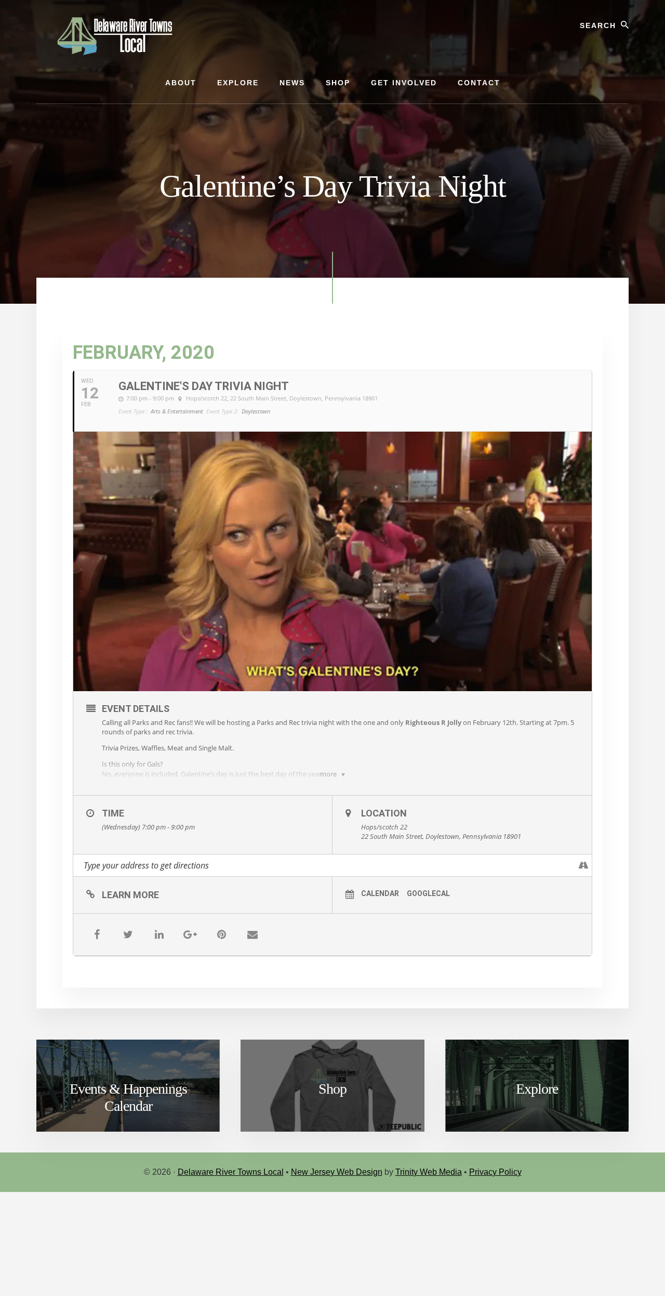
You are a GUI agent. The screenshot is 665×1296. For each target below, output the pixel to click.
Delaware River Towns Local (231, 1172)
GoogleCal (428, 893)
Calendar (380, 893)
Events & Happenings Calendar (128, 1097)
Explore (537, 1089)
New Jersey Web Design (336, 1172)
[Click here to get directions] (584, 865)
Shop (332, 1089)
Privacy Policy (495, 1172)
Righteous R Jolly (433, 722)
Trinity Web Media (428, 1172)
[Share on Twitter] (128, 935)
